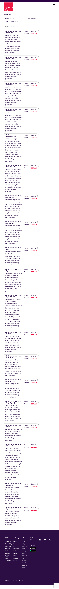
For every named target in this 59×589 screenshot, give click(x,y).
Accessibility (25, 560)
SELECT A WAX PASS (11, 22)
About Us (8, 541)
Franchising (8, 544)
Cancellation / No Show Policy (25, 565)
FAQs (15, 560)
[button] (13, 42)
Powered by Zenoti (29, 587)
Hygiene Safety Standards (8, 558)
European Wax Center (14, 580)
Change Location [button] (32, 18)
